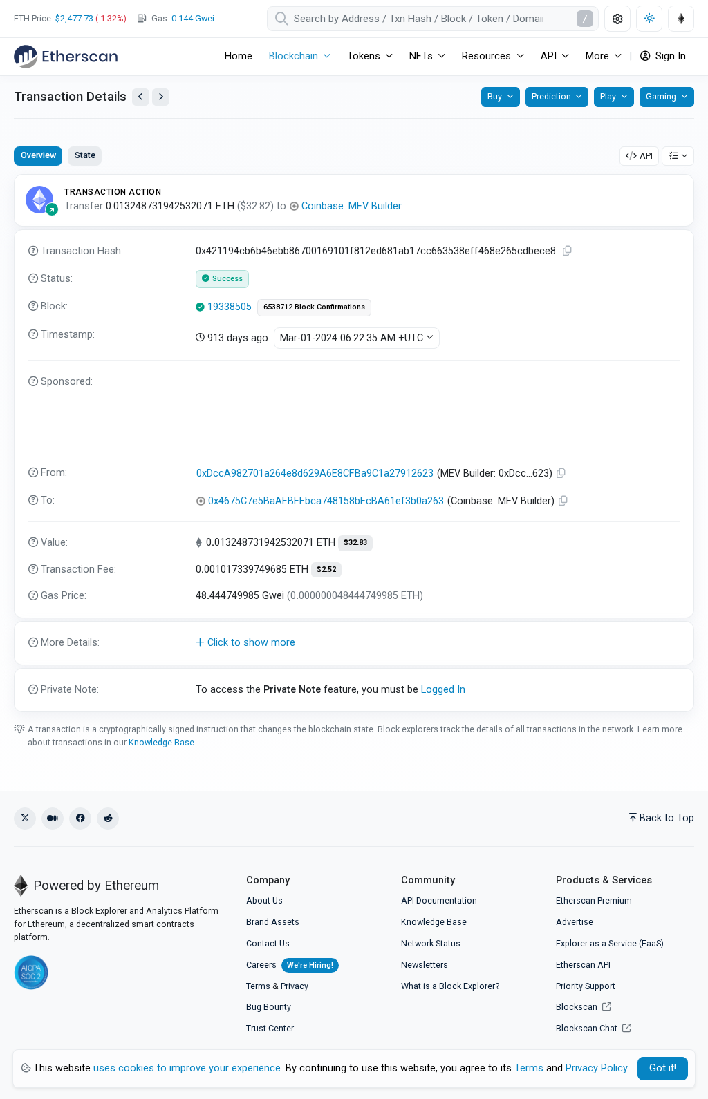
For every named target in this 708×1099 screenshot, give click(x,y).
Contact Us (268, 943)
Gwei (192, 18)
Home (238, 56)
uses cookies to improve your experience (187, 1068)
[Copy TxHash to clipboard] (567, 251)
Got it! (662, 1068)
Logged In (443, 690)
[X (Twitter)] (25, 818)
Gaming (661, 96)
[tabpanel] (354, 442)
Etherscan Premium (594, 900)
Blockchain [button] (293, 56)
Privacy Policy (596, 1068)
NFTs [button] (421, 56)
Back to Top (667, 818)
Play (608, 96)
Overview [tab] (38, 155)
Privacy (294, 986)
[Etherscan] (66, 56)
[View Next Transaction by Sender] (160, 97)
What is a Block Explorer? (450, 986)
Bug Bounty (268, 1007)
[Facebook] (80, 818)
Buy (494, 96)
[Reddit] (108, 818)
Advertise (574, 922)
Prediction (551, 96)
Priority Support (585, 986)
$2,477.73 (74, 18)
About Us (264, 900)
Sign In (669, 56)
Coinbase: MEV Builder (351, 206)
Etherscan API (583, 964)
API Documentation (439, 900)
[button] (354, 643)
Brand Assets (272, 922)
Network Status (430, 943)
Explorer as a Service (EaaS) (610, 943)
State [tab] (85, 155)
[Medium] (52, 818)
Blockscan (577, 1007)
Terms (258, 986)
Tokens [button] (363, 56)
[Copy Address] (561, 473)
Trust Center (270, 1028)
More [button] (597, 56)
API (646, 156)
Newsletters (424, 964)
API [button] (549, 56)
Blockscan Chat (588, 1028)
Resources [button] (486, 56)
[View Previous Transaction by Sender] (140, 97)
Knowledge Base (161, 742)
